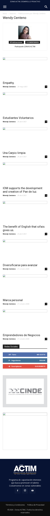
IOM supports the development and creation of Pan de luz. (22, 189)
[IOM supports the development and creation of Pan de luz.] (25, 173)
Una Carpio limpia (14, 153)
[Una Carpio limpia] (25, 138)
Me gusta (41, 354)
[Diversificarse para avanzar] (25, 251)
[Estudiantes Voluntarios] (25, 103)
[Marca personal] (25, 286)
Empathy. (8, 83)
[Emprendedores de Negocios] (25, 321)
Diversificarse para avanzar (20, 265)
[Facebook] (17, 490)
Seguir (42, 360)
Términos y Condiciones (15, 505)
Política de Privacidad (35, 505)
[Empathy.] (25, 68)
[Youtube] (32, 490)
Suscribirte (40, 366)
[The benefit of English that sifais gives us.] (25, 212)
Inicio (5, 13)
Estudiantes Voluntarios (18, 118)
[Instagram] (25, 490)
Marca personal (13, 300)
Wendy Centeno (9, 87)
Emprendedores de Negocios (21, 335)
